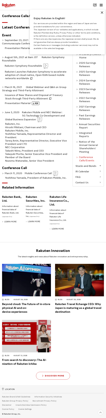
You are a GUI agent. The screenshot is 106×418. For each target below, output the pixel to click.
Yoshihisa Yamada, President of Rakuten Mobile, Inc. (35, 175)
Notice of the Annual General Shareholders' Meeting (88, 146)
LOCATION (10, 389)
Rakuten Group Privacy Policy (15, 401)
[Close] (102, 12)
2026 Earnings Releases (87, 64)
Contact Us (81, 182)
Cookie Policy (8, 409)
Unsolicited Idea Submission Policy (31, 405)
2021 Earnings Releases (87, 108)
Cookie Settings (25, 409)
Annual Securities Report (89, 126)
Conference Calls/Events (86, 159)
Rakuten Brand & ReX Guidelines (16, 397)
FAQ (77, 176)
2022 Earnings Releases (87, 99)
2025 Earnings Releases (87, 73)
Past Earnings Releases (87, 117)
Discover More (54, 375)
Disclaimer (6, 405)
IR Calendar (82, 171)
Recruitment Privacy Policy (45, 401)
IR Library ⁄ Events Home (90, 56)
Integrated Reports (85, 134)
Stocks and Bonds (85, 165)
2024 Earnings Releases (87, 82)
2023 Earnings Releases (87, 91)
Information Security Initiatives (48, 397)
